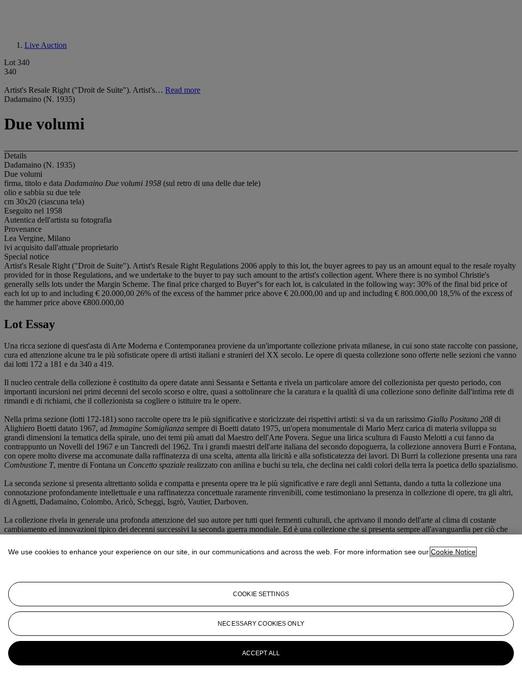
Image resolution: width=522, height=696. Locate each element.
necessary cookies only (261, 623)
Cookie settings (261, 594)
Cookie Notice (453, 552)
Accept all (261, 653)
